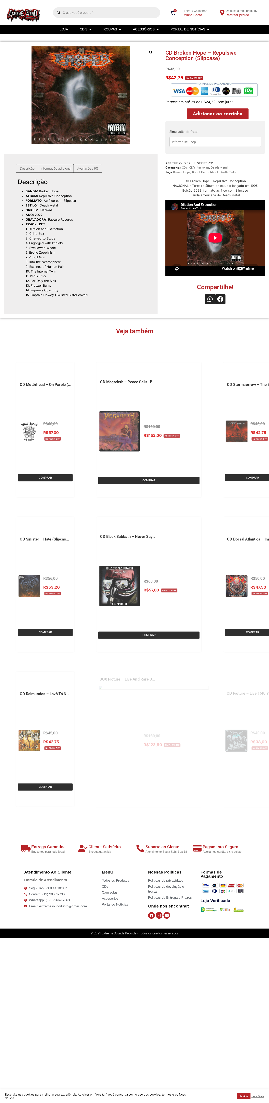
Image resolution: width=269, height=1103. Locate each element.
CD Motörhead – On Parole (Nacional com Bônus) (63, 381)
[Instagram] (159, 915)
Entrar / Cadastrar (195, 10)
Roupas (110, 29)
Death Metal (219, 167)
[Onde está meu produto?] (222, 13)
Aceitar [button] (243, 1096)
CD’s (83, 29)
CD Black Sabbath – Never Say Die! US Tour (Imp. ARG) (146, 533)
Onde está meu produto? (241, 10)
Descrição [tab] (27, 168)
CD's (184, 167)
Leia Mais (257, 1096)
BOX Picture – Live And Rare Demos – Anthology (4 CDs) (148, 675)
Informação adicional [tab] (56, 168)
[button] (150, 52)
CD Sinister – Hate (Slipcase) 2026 (50, 535)
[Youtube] (166, 915)
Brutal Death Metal (205, 172)
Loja (64, 29)
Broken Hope (181, 172)
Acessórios (144, 29)
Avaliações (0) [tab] (87, 168)
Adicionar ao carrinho (217, 114)
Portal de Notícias (188, 29)
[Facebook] (151, 915)
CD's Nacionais (199, 167)
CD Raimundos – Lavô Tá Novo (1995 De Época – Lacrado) (72, 690)
